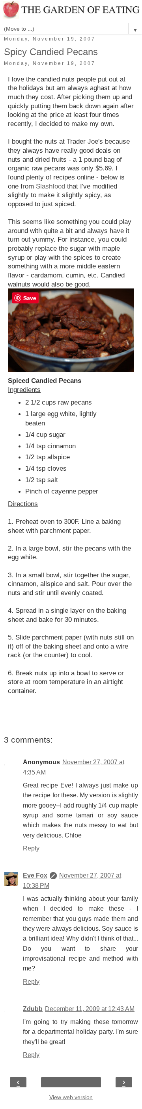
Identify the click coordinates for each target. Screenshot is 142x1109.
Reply (31, 848)
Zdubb (33, 1008)
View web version (71, 1097)
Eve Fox (35, 875)
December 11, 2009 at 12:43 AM (90, 1008)
